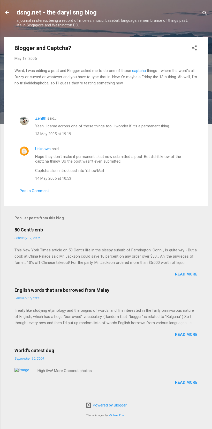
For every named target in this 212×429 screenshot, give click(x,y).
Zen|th (40, 118)
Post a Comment (34, 190)
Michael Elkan (117, 415)
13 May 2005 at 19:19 (53, 134)
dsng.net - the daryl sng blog (57, 12)
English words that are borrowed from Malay (61, 290)
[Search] (205, 14)
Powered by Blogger (109, 405)
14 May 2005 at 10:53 (53, 178)
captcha (139, 70)
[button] (194, 49)
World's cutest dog (34, 350)
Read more (186, 274)
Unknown (43, 149)
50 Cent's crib (28, 229)
